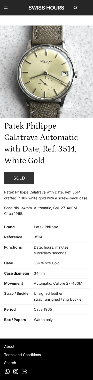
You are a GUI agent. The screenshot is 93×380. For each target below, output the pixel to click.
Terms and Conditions (22, 354)
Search (10, 362)
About (9, 346)
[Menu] (6, 8)
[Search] (75, 7)
